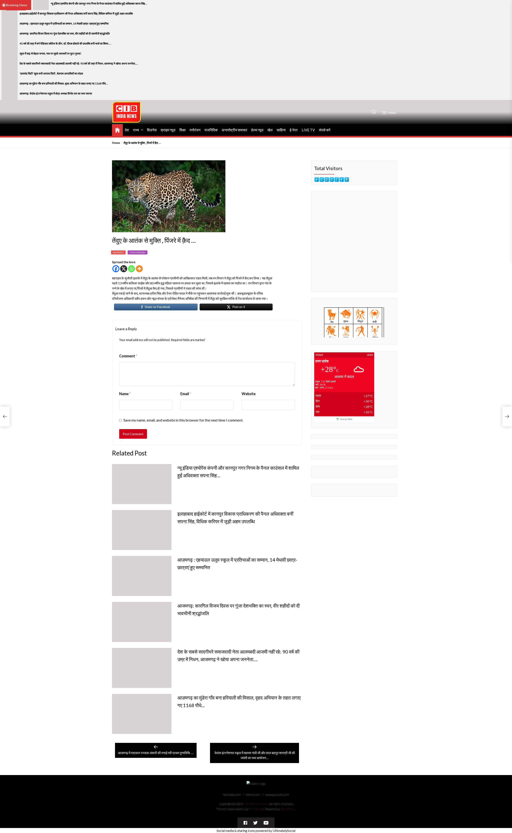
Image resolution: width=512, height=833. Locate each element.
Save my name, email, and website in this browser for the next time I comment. (183, 420)
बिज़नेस (152, 130)
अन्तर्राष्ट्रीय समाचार (234, 130)
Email (185, 394)
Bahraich (118, 252)
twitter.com (253, 794)
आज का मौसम (346, 419)
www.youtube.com (277, 794)
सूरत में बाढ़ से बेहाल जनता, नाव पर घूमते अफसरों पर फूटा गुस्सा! (50, 53)
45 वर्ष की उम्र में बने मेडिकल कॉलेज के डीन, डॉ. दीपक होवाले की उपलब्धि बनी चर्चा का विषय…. (65, 43)
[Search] (374, 112)
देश (127, 130)
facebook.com (232, 794)
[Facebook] (115, 268)
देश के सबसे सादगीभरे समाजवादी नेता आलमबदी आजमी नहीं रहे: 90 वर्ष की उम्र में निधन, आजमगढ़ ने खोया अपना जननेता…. (79, 63)
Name (125, 394)
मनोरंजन (195, 130)
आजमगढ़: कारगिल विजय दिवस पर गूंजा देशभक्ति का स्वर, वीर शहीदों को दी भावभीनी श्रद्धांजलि (65, 33)
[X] (123, 268)
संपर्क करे (324, 130)
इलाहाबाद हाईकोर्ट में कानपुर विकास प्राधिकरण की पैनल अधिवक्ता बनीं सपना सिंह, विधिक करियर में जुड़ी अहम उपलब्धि (76, 13)
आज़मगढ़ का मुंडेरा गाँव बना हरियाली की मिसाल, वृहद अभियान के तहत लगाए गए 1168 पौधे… (64, 83)
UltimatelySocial (284, 830)
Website (249, 394)
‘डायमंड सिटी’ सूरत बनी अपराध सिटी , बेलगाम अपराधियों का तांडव (51, 73)
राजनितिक (211, 130)
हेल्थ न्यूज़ (257, 130)
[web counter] (331, 179)
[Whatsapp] (131, 268)
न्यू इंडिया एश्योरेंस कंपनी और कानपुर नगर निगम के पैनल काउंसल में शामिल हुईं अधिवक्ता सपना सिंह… (99, 3)
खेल (270, 130)
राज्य (136, 130)
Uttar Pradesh (137, 252)
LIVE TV (308, 130)
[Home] (117, 129)
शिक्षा (182, 130)
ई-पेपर (294, 130)
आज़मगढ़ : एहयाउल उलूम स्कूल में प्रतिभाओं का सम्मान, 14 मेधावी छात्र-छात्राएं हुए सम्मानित (64, 23)
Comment (128, 356)
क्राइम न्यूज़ (168, 130)
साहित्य (281, 130)
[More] (139, 268)
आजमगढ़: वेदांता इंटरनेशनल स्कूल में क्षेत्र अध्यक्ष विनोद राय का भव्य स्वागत (56, 93)
